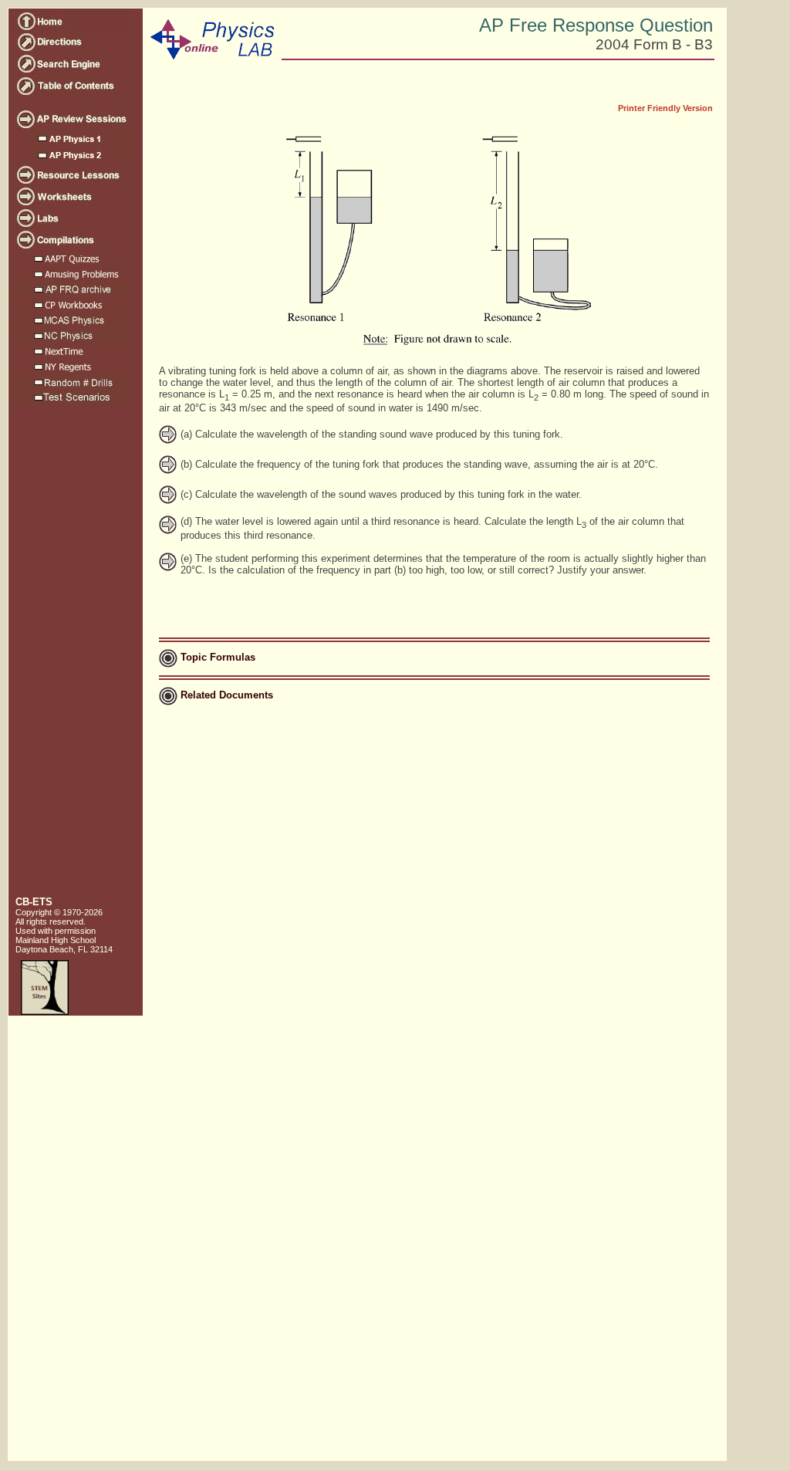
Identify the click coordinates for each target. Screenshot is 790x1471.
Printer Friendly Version (665, 108)
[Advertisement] (74, 656)
